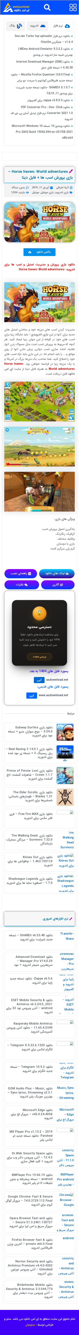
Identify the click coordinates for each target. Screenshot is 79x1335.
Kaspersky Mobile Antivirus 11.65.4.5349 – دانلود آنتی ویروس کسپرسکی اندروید (29, 1027)
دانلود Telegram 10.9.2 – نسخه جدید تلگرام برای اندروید (31, 1069)
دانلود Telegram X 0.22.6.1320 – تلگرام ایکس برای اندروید (29, 1047)
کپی (39, 680)
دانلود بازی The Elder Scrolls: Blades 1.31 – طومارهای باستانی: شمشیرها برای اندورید (30, 796)
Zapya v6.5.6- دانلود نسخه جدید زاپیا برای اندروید (31, 980)
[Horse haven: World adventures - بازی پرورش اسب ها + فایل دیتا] (39, 302)
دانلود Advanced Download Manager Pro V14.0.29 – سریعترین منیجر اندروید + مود (33, 961)
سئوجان (30, 1325)
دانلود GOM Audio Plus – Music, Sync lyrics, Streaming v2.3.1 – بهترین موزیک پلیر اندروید (30, 1092)
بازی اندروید (62, 192)
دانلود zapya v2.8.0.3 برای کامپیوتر (48, 100)
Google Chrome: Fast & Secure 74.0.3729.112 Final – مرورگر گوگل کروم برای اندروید (28, 1200)
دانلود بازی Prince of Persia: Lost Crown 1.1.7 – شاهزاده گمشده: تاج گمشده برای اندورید (29, 774)
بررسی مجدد (39, 657)
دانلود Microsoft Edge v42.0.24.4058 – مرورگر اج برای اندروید (31, 1114)
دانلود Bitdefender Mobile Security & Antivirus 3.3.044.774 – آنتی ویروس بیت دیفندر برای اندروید (29, 1291)
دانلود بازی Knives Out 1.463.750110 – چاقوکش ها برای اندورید (30, 861)
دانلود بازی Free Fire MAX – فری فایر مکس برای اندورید (30, 816)
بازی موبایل (47, 192)
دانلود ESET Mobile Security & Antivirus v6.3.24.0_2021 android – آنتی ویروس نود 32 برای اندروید (29, 1006)
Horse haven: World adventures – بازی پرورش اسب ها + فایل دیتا (40, 175)
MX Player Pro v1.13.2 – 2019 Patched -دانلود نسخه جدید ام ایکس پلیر (31, 1135)
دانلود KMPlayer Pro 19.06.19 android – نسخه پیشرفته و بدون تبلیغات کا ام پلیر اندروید (31, 1179)
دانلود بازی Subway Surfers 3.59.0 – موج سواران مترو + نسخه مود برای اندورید (30, 731)
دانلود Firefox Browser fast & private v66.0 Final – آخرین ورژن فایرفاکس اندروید (29, 1244)
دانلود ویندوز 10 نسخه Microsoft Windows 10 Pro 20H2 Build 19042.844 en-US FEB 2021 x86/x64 (42, 132)
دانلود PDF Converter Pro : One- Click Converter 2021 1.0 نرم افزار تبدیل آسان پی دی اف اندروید (42, 113)
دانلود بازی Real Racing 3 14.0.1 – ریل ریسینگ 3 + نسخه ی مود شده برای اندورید (29, 753)
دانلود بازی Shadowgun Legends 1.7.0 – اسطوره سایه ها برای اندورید (29, 880)
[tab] (61, 26)
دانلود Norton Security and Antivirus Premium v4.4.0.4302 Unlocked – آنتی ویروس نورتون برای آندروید (30, 1267)
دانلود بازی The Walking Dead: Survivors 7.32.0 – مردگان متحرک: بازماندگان (29, 839)
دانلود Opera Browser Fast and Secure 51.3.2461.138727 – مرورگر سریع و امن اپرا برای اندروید (30, 1222)
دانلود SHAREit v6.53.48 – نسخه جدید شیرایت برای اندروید (30, 937)
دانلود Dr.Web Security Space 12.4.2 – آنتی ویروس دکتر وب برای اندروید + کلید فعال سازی (29, 1157)
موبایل (35, 192)
